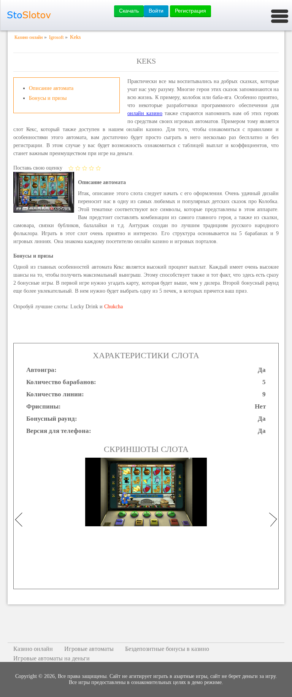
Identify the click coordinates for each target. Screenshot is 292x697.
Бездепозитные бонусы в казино (167, 649)
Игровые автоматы (89, 649)
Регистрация (190, 11)
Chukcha (113, 306)
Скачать (129, 11)
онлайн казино (144, 113)
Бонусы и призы (48, 98)
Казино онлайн (33, 649)
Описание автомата (51, 88)
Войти (156, 11)
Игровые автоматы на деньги (51, 658)
